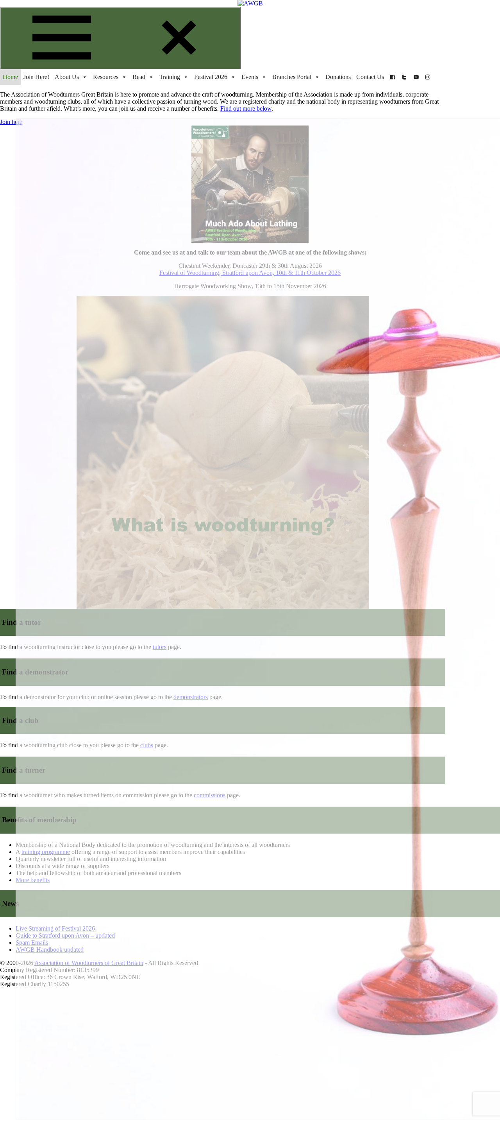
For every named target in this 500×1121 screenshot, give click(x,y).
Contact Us (370, 77)
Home (10, 77)
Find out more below (245, 108)
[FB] (392, 77)
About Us (67, 77)
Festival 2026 (210, 77)
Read (138, 77)
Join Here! (36, 77)
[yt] (416, 77)
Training (169, 77)
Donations (338, 77)
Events (249, 77)
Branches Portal (291, 77)
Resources (105, 77)
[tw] (404, 77)
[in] (428, 77)
